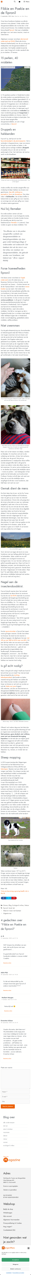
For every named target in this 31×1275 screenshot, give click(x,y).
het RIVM (13, 596)
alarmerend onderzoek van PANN (14, 40)
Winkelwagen (7, 1213)
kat (14, 908)
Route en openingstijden (10, 1186)
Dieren (5, 905)
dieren (5, 1136)
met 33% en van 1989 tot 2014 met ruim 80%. (15, 639)
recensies (6, 1132)
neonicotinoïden (10, 631)
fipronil (12, 30)
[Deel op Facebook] (3, 898)
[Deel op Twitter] (8, 898)
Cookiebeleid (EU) (9, 1230)
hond (10, 908)
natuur (5, 1139)
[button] (28, 1248)
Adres (6, 1173)
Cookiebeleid (9, 1273)
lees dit (11, 192)
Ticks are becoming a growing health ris (13, 891)
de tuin (5, 1126)
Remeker (14, 223)
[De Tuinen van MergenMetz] (1, 1)
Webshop (9, 1204)
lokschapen (4, 769)
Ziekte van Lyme (11, 686)
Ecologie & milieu (18, 905)
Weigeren (15, 1264)
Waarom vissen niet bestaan (12, 911)
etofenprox (18, 192)
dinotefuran (18, 194)
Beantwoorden (7, 963)
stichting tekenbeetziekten (10, 676)
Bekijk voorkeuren (15, 1269)
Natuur (27, 905)
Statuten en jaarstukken (10, 1190)
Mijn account (7, 1216)
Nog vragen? (7, 1226)
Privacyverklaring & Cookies (18, 1273)
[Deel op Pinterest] (14, 898)
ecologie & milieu (8, 1145)
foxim (11, 194)
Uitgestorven (7, 913)
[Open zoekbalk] (14, 1)
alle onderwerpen (8, 1122)
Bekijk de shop (8, 1209)
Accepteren (15, 1260)
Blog (10, 905)
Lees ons (5, 1156)
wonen (5, 1142)
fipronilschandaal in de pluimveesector (13, 141)
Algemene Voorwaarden (11, 1220)
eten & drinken (8, 1129)
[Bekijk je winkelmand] (19, 1)
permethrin (4, 194)
